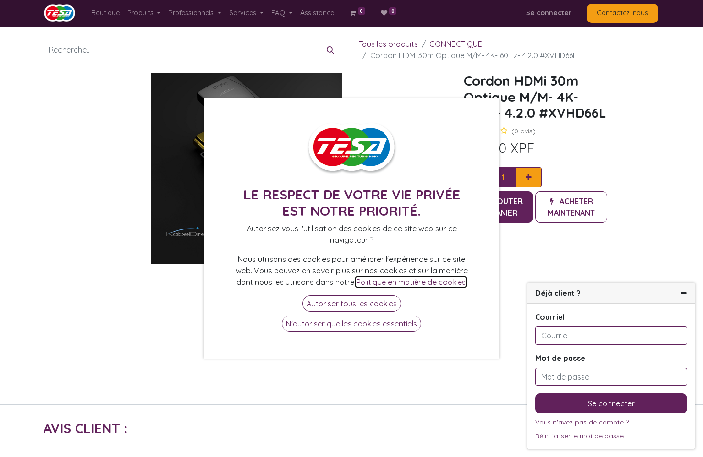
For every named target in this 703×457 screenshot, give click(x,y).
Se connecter (548, 13)
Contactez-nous (622, 13)
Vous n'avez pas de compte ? (582, 422)
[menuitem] (105, 13)
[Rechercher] (330, 50)
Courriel (550, 317)
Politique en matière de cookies (411, 282)
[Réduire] (683, 293)
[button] (571, 207)
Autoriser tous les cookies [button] (352, 303)
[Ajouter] (529, 177)
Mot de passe (560, 358)
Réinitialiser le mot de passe (579, 436)
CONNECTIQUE (455, 44)
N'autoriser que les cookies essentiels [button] (351, 323)
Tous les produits (388, 44)
